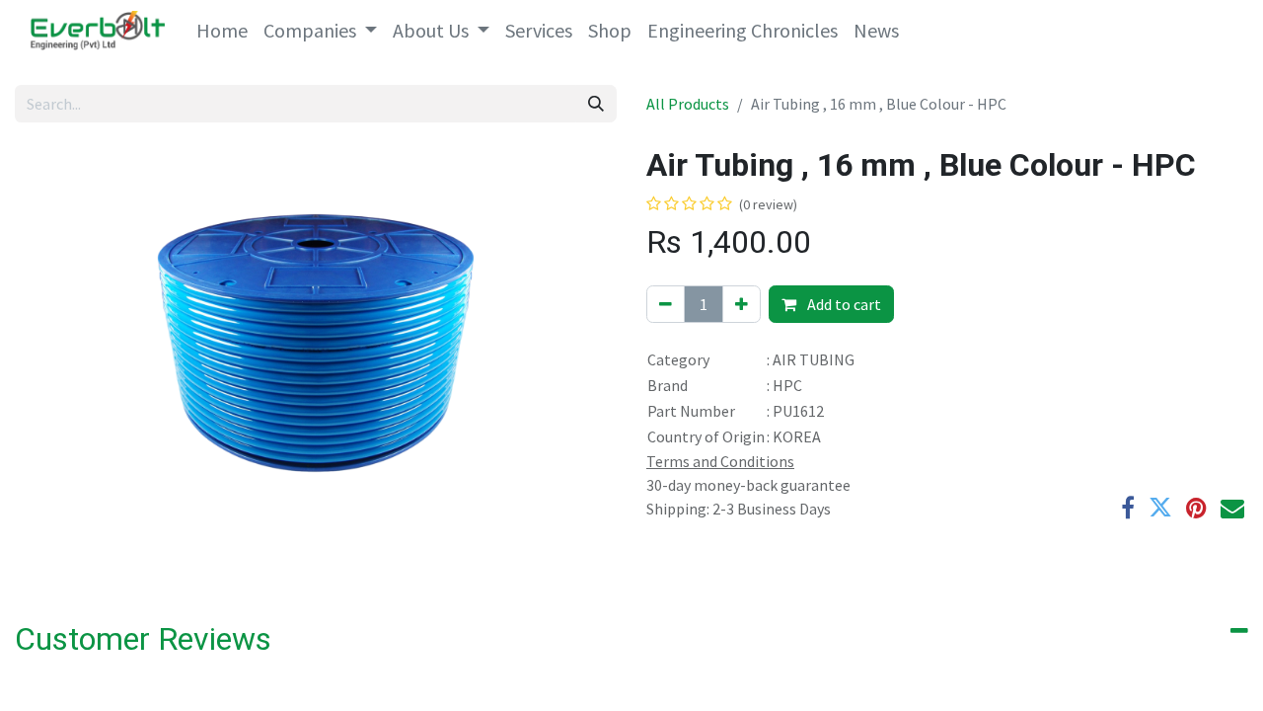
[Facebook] (1128, 507)
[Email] (1232, 507)
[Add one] (741, 304)
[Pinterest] (1196, 507)
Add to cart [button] (842, 304)
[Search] (596, 103)
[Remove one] (665, 304)
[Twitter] (1160, 507)
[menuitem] (222, 30)
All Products (687, 104)
